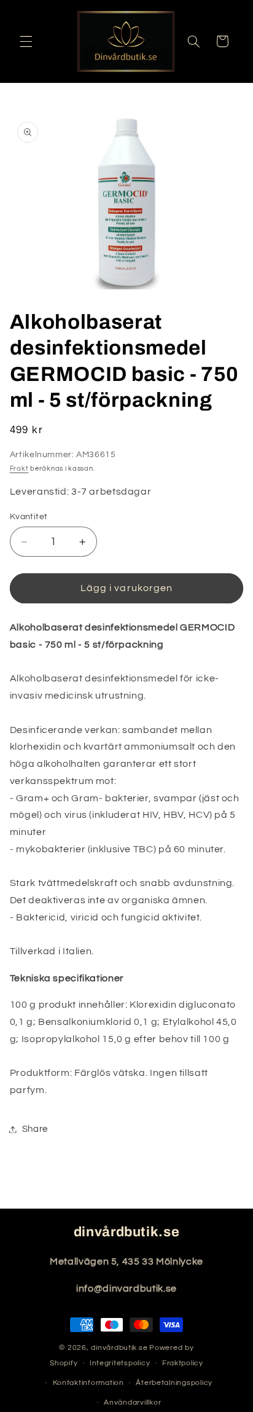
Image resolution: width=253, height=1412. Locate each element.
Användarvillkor (132, 1402)
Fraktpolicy (182, 1363)
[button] (26, 41)
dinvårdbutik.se (119, 1347)
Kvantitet (29, 516)
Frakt (19, 468)
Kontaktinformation (88, 1382)
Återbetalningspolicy (174, 1382)
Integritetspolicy (120, 1363)
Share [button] (35, 1129)
